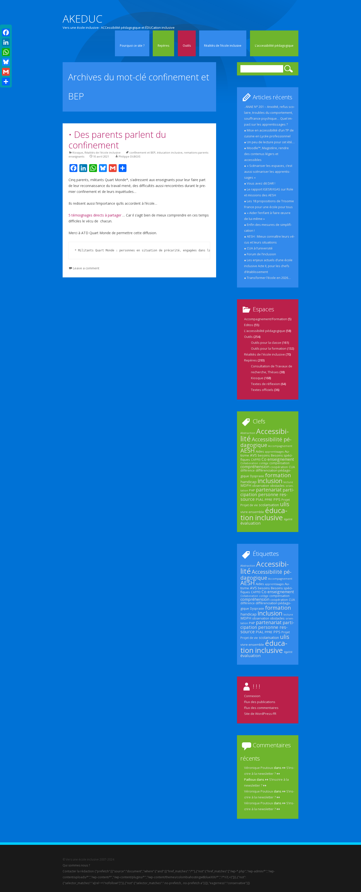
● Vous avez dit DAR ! (259, 183)
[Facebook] (6, 32)
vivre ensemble (252, 512)
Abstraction (247, 433)
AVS (253, 455)
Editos (248, 325)
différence (247, 470)
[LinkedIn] (6, 42)
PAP (252, 490)
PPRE (268, 499)
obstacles (277, 485)
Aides (260, 451)
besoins (264, 455)
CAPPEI (256, 460)
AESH (247, 450)
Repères (163, 45)
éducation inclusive (169, 152)
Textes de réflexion (265, 384)
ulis (284, 504)
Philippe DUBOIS (129, 156)
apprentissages (274, 451)
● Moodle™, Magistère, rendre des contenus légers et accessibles (266, 154)
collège (263, 463)
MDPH (245, 485)
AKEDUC (82, 19)
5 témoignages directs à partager (95, 215)
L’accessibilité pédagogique (274, 45)
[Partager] (6, 81)
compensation (279, 463)
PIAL (260, 499)
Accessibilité (264, 434)
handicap (248, 481)
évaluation (250, 523)
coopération (279, 467)
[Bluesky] (6, 62)
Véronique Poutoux (258, 767)
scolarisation (269, 505)
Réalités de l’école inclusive (222, 45)
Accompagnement (280, 446)
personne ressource (264, 496)
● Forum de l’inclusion (260, 254)
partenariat (269, 489)
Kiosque (77, 152)
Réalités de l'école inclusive (102, 152)
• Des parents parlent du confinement (117, 140)
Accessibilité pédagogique (266, 442)
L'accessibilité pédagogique (264, 331)
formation (278, 475)
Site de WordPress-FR (260, 713)
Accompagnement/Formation (265, 319)
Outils (187, 45)
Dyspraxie (257, 476)
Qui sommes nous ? (76, 865)
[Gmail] (6, 72)
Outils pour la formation (268, 348)
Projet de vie (249, 505)
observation (260, 486)
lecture (288, 482)
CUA (292, 467)
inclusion (270, 480)
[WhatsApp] (6, 52)
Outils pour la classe (266, 342)
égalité (288, 519)
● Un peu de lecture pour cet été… (269, 142)
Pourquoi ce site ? (132, 45)
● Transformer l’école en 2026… (267, 277)
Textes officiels (262, 390)
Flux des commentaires (261, 707)
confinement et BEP (142, 152)
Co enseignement (278, 459)
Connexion (252, 696)
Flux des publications (259, 702)
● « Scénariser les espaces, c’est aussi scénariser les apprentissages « (268, 171)
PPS (276, 499)
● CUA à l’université (258, 248)
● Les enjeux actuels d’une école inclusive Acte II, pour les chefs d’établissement (268, 266)
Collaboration (249, 463)
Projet (285, 500)
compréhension (254, 466)
